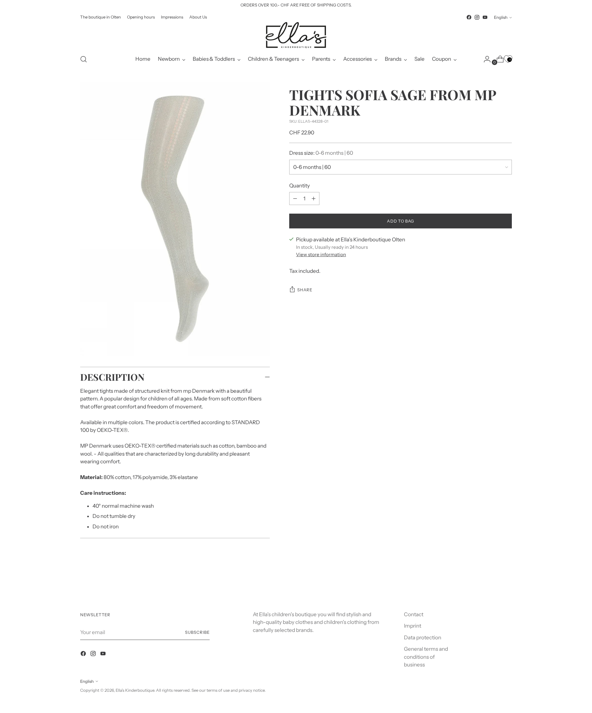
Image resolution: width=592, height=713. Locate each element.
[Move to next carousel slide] (506, 584)
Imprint (412, 626)
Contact (413, 614)
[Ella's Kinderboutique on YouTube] (485, 17)
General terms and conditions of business (426, 657)
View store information (321, 254)
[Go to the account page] (485, 59)
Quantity (299, 185)
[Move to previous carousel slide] (492, 584)
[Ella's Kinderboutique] (296, 35)
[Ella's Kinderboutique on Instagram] (477, 17)
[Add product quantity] (295, 198)
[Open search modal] (83, 59)
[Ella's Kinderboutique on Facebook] (469, 17)
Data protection (422, 637)
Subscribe (197, 632)
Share (304, 289)
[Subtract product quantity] (313, 198)
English (501, 17)
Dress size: (321, 153)
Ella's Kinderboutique (135, 690)
